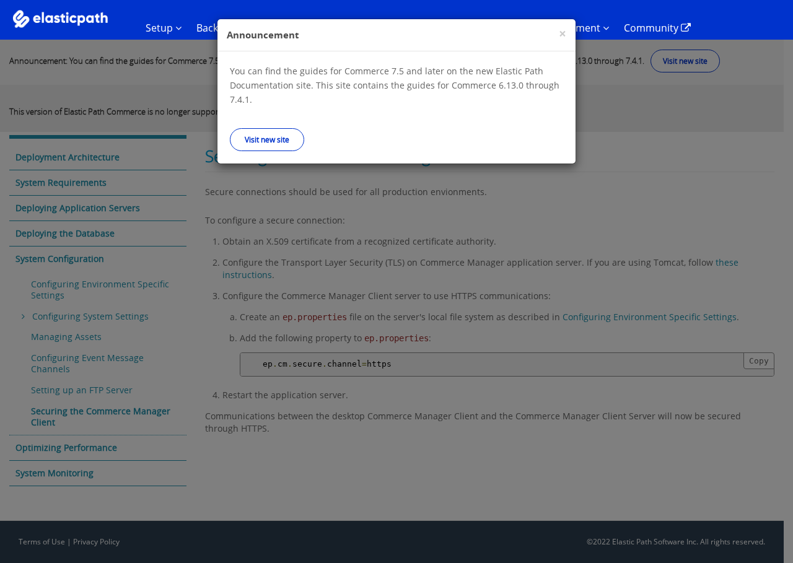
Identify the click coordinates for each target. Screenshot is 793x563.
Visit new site (267, 139)
